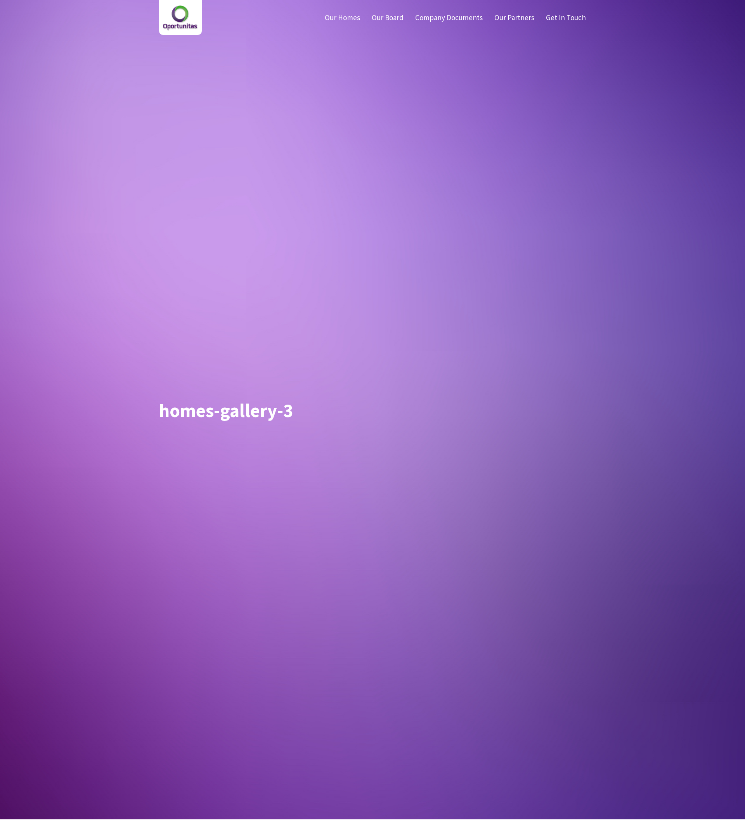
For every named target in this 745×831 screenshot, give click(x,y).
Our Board (388, 17)
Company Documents (449, 17)
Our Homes (342, 17)
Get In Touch (566, 17)
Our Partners (514, 17)
